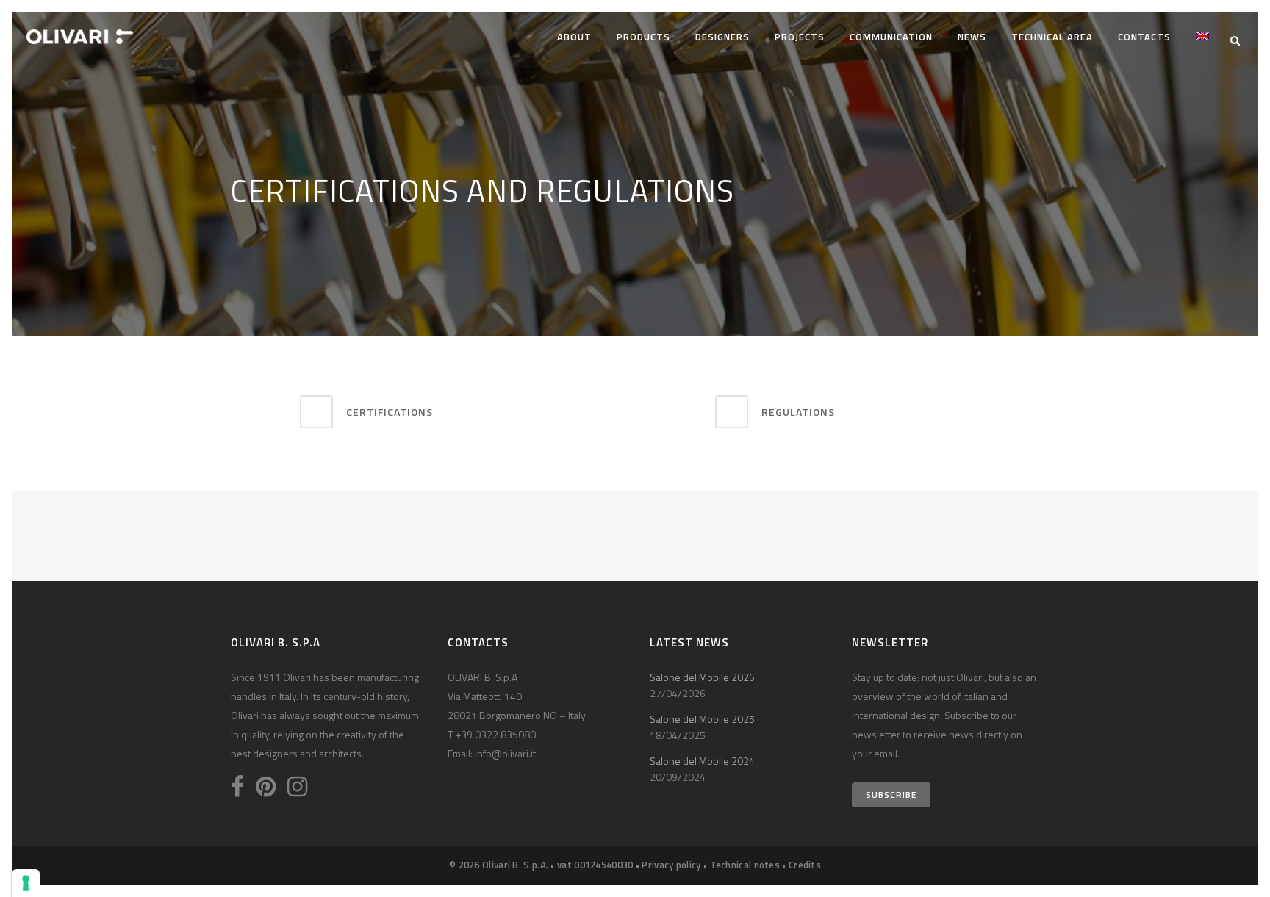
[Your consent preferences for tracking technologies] (26, 883)
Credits (805, 864)
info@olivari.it (505, 753)
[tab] (462, 411)
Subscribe (891, 794)
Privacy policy (671, 864)
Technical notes (745, 864)
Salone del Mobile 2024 (702, 760)
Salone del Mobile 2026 (702, 677)
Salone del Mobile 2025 (702, 719)
